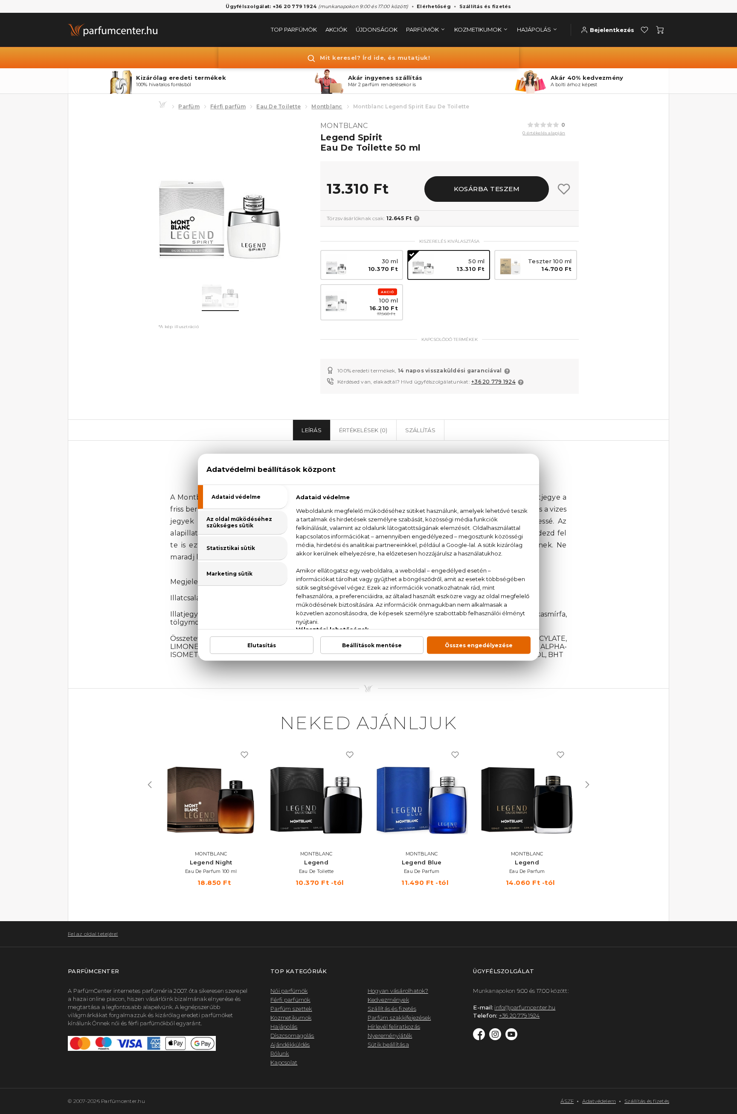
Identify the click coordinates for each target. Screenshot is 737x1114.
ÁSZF (567, 1101)
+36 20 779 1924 (493, 381)
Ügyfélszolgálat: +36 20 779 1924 (271, 6)
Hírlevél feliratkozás (394, 1026)
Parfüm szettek (291, 1008)
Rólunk (279, 1053)
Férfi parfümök (290, 999)
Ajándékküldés (290, 1044)
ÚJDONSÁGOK (377, 29)
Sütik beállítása (388, 1044)
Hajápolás (283, 1026)
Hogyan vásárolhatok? (398, 990)
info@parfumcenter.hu (524, 1007)
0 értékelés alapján (543, 133)
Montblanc (326, 106)
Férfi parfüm (228, 106)
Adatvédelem (599, 1101)
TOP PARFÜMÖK (294, 29)
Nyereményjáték (390, 1035)
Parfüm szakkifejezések (399, 1017)
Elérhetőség (434, 6)
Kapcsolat (283, 1062)
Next (587, 784)
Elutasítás (261, 645)
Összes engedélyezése (479, 645)
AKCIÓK (336, 29)
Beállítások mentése (372, 645)
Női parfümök (289, 990)
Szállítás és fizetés (485, 6)
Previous (149, 784)
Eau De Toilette (278, 106)
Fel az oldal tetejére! (93, 934)
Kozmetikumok (290, 1017)
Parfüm (189, 106)
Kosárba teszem (486, 189)
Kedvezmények (388, 999)
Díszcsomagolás (292, 1035)
